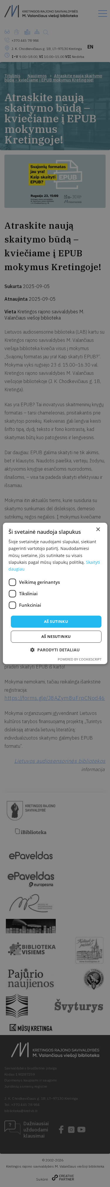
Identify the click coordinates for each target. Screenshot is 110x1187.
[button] (55, 650)
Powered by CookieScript (79, 659)
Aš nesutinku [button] (56, 636)
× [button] (98, 529)
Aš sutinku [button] (56, 621)
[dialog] (55, 593)
